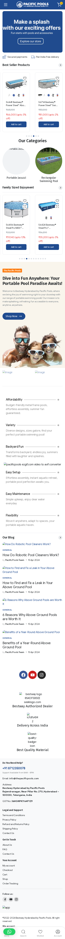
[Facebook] (23, 675)
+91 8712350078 (13, 768)
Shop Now (11, 316)
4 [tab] (33, 136)
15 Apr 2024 (34, 560)
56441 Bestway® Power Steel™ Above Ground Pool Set (48, 228)
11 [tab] (43, 258)
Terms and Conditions (13, 815)
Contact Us (8, 833)
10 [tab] (40, 258)
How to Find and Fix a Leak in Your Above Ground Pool (27, 585)
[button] (59, 4)
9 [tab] (38, 258)
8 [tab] (36, 258)
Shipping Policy (10, 828)
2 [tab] (29, 136)
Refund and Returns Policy (15, 824)
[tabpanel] (16, 102)
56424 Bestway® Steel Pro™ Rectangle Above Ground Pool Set (15, 229)
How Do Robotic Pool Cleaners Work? (30, 555)
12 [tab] (45, 258)
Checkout (7, 870)
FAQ (4, 849)
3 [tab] (31, 136)
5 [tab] (36, 136)
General (7, 550)
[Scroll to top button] (59, 924)
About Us (7, 844)
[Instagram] (42, 675)
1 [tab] (26, 136)
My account (8, 865)
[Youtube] (32, 675)
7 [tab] (33, 258)
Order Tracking (10, 883)
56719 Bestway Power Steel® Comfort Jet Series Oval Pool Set (48, 107)
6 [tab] (38, 136)
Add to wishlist (25, 78)
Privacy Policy (9, 819)
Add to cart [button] (16, 124)
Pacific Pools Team (13, 560)
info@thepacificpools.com (24, 778)
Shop (5, 879)
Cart (4, 874)
